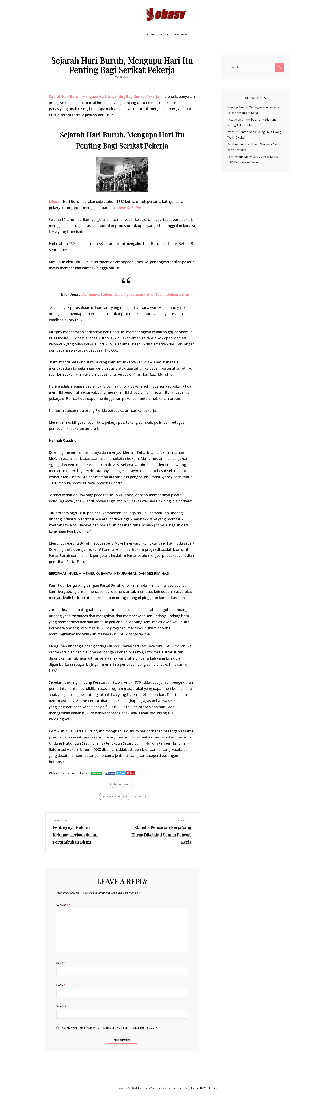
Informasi (181, 34)
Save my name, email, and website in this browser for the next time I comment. (110, 1027)
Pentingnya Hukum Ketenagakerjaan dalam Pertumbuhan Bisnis (135, 294)
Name (60, 963)
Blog (164, 34)
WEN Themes (210, 1087)
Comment (63, 904)
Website (61, 1006)
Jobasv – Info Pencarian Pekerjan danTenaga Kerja (163, 1087)
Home (150, 34)
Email (60, 984)
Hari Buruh (113, 796)
